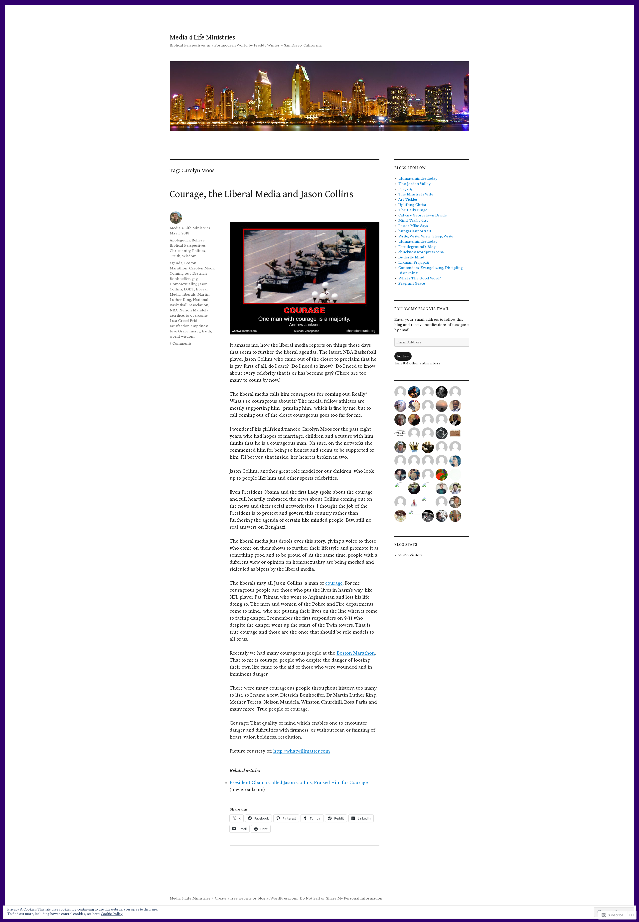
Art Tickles (408, 199)
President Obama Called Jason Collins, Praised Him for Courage (299, 782)
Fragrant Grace (411, 283)
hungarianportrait (414, 231)
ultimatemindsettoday (417, 178)
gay (194, 279)
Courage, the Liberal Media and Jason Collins (261, 194)
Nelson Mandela (193, 310)
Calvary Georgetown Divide (422, 215)
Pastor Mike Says (413, 226)
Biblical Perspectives (188, 245)
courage (334, 583)
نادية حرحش (407, 189)
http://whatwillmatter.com (301, 751)
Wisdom (189, 256)
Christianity (180, 251)
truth (206, 331)
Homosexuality (183, 284)
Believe (198, 240)
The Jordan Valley (414, 184)
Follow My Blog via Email (421, 309)
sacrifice (177, 315)
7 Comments (180, 343)
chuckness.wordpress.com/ (421, 252)
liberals (189, 294)
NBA (174, 310)
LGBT (189, 289)
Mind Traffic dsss (413, 220)
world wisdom (182, 336)
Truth (175, 256)
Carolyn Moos (201, 268)
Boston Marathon (355, 653)
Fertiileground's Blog (417, 247)
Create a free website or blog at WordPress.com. (256, 898)
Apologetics (180, 240)
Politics (198, 251)
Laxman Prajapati (413, 262)
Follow (403, 356)
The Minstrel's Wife (415, 194)
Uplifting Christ (412, 205)
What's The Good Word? (419, 278)
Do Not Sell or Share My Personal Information (341, 898)
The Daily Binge (412, 210)
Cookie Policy (112, 914)
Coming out (180, 273)
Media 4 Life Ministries (202, 37)
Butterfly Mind (411, 257)
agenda (176, 263)
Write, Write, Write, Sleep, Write (425, 236)
